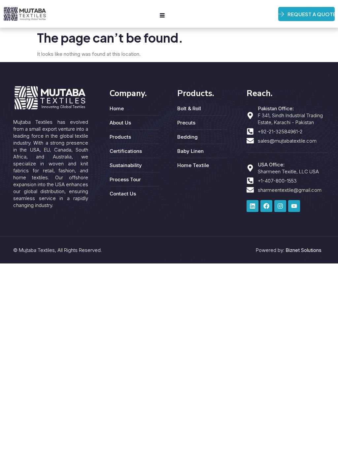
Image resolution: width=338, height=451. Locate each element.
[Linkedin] (252, 206)
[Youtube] (294, 206)
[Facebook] (266, 206)
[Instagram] (280, 206)
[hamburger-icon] (162, 15)
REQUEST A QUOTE (311, 14)
